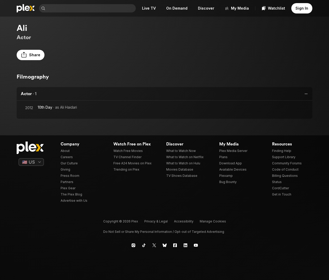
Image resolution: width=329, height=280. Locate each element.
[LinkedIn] (185, 245)
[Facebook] (175, 245)
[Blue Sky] (164, 245)
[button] (30, 55)
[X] (154, 245)
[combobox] (91, 8)
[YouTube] (196, 245)
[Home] (26, 8)
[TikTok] (144, 245)
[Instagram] (133, 245)
